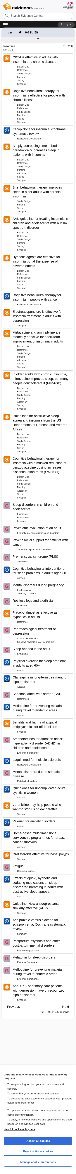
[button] (66, 24)
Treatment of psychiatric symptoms (34, 549)
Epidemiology (24, 590)
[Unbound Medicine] (68, 5)
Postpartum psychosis (28, 950)
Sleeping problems (26, 593)
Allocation (22, 173)
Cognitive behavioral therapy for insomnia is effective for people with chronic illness (39, 95)
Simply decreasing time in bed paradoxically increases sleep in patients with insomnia (36, 150)
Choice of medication (27, 638)
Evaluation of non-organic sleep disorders (38, 533)
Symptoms (22, 561)
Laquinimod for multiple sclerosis (37, 760)
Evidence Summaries (28, 753)
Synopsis (21, 84)
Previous (13, 1007)
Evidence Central (25, 6)
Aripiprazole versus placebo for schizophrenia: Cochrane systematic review (39, 924)
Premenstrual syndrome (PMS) (35, 556)
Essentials (22, 514)
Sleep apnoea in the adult (31, 649)
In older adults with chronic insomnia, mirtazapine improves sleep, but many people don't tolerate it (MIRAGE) (40, 378)
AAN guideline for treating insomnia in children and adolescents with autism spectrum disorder (40, 223)
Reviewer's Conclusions (29, 138)
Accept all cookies (38, 1140)
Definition (22, 605)
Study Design (24, 73)
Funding (21, 77)
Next (65, 1007)
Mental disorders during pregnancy (38, 585)
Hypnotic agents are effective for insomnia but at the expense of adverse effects (36, 261)
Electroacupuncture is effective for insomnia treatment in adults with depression (38, 316)
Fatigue (18, 866)
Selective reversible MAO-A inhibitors (35, 642)
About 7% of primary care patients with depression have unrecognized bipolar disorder (39, 990)
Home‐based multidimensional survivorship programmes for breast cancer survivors (39, 837)
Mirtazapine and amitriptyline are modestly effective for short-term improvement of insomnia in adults (38, 337)
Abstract (21, 578)
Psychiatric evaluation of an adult (37, 528)
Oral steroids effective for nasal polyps (41, 854)
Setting (20, 80)
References (23, 517)
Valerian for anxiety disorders (34, 821)
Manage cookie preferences (38, 1162)
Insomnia (21, 521)
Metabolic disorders (27, 781)
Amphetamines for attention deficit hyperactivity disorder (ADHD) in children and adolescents (38, 743)
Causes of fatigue (26, 871)
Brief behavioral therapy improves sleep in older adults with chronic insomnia (37, 192)
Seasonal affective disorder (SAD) (38, 694)
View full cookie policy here (19, 1129)
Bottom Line (23, 66)
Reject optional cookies (38, 1151)
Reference (22, 70)
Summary (22, 934)
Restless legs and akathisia (33, 600)
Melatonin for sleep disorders (34, 957)
